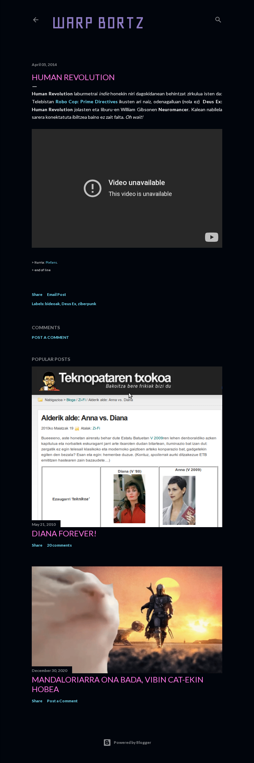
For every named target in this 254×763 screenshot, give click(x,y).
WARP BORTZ (98, 23)
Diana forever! (64, 533)
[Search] (218, 18)
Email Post (56, 294)
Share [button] (37, 294)
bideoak (52, 303)
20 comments (59, 545)
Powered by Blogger (132, 742)
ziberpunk (87, 303)
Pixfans (51, 262)
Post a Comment (50, 337)
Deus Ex (69, 303)
